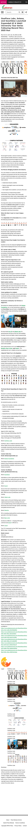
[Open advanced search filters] (22, 12)
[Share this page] (26, 12)
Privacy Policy (17, 825)
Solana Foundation (9, 458)
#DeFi (9, 522)
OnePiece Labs (8, 440)
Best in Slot (7, 518)
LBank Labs (7, 497)
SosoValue (7, 474)
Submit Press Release (8, 822)
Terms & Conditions (20, 822)
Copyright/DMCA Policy (7, 825)
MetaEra (6, 510)
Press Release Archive (16, 820)
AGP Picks (3, 2)
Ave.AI (6, 486)
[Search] (19, 12)
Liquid (6, 525)
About (7, 820)
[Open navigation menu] (2, 12)
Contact (25, 825)
